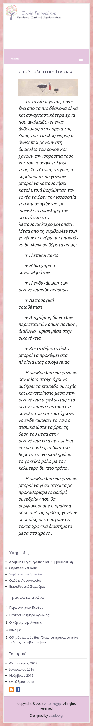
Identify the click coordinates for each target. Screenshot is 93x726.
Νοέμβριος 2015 (21, 675)
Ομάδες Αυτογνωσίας (25, 580)
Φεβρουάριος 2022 (23, 663)
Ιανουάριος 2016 (21, 669)
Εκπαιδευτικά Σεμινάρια (27, 586)
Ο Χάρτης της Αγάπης (25, 622)
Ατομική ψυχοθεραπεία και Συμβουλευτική (41, 562)
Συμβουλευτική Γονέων (26, 574)
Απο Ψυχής (53, 703)
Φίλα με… (16, 630)
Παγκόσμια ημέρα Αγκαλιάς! (29, 615)
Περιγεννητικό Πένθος (26, 607)
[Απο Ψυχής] (46, 11)
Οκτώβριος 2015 (21, 681)
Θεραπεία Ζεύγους (23, 568)
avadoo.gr (56, 715)
